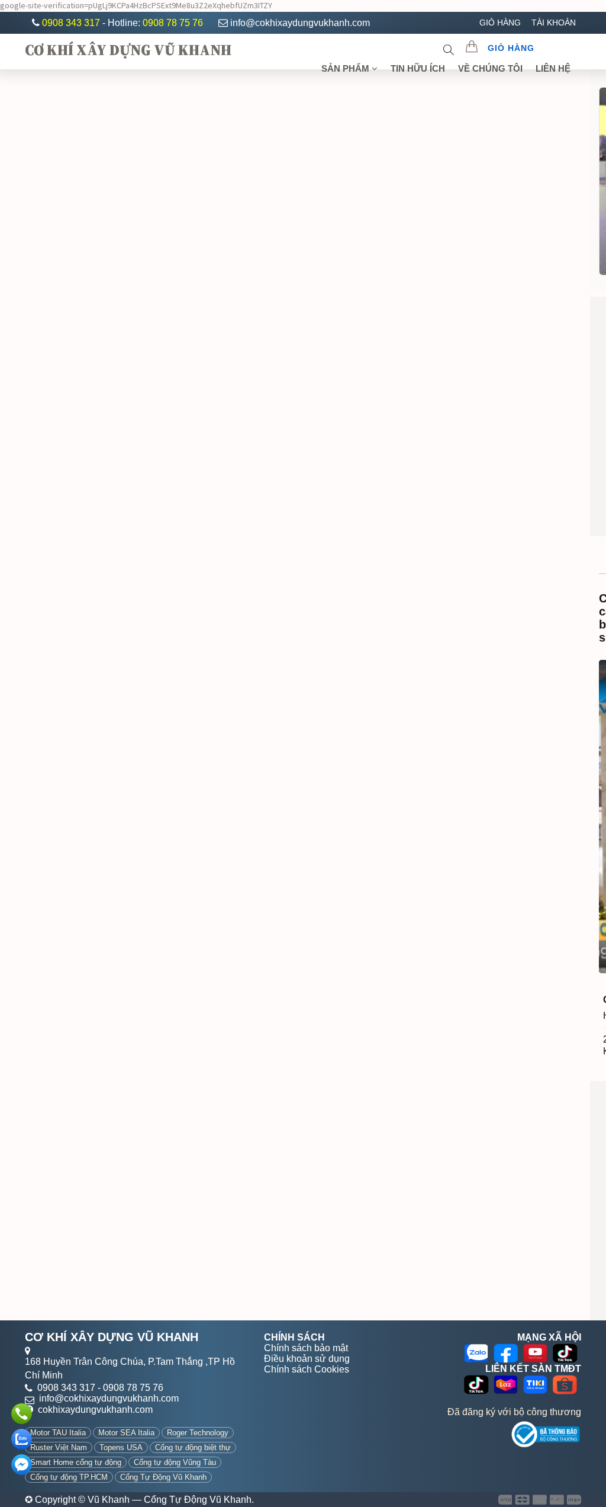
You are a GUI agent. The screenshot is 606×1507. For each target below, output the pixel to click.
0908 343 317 (72, 23)
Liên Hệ (553, 68)
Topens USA (121, 1447)
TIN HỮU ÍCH (418, 68)
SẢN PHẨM (346, 68)
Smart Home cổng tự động (75, 1462)
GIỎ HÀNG (500, 22)
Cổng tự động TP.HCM (69, 1477)
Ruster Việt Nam (58, 1447)
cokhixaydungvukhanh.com (95, 1410)
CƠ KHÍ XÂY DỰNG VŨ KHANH (128, 50)
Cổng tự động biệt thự (193, 1447)
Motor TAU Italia (58, 1432)
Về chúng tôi (490, 68)
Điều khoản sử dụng (307, 1359)
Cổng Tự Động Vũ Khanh (163, 1477)
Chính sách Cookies (306, 1369)
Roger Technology (197, 1432)
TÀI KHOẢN (553, 22)
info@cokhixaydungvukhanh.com (300, 23)
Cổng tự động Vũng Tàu (175, 1462)
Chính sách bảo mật (306, 1348)
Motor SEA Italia (126, 1432)
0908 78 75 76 (173, 23)
